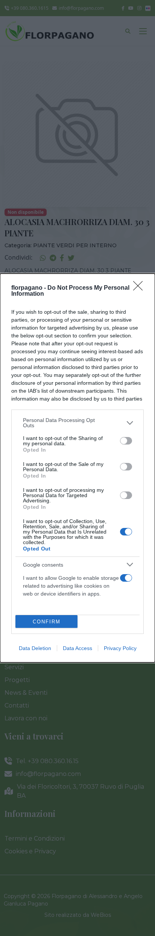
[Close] (140, 288)
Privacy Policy (120, 648)
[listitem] (77, 422)
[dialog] (77, 468)
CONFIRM (47, 622)
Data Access (77, 648)
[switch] (126, 441)
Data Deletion (35, 648)
